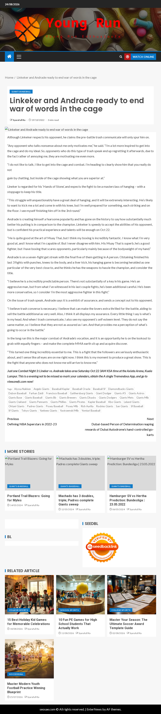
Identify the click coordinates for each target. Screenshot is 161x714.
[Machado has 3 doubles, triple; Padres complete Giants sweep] (80, 473)
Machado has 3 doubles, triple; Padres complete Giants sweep (76, 500)
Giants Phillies (58, 401)
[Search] (120, 57)
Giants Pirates (77, 401)
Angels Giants (41, 389)
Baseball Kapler (61, 389)
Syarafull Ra (19, 120)
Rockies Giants (104, 406)
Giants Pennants (38, 401)
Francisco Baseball (56, 393)
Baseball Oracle (81, 389)
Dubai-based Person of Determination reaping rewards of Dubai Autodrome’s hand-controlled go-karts (119, 427)
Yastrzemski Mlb (69, 410)
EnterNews (94, 709)
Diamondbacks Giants (121, 389)
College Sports (18, 610)
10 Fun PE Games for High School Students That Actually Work (78, 624)
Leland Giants (131, 401)
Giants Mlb (142, 397)
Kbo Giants (114, 401)
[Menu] (19, 57)
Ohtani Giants (16, 406)
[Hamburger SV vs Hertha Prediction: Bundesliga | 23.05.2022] (131, 473)
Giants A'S (120, 393)
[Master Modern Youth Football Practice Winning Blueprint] (29, 658)
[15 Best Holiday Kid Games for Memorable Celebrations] (29, 594)
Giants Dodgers (108, 397)
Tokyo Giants (29, 410)
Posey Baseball (54, 406)
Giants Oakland (17, 401)
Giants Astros (136, 393)
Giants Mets (127, 397)
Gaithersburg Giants (81, 393)
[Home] (9, 56)
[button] (19, 57)
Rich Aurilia (87, 406)
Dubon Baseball (17, 393)
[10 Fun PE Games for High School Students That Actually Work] (80, 594)
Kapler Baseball (97, 401)
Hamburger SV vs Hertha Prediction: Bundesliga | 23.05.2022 (128, 500)
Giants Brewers (68, 397)
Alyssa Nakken (22, 389)
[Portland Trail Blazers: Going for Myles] (29, 473)
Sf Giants (13, 410)
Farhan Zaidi (36, 393)
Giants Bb (50, 397)
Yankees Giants (48, 410)
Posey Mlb (72, 406)
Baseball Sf (99, 389)
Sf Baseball (137, 406)
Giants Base (15, 397)
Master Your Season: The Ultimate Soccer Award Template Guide (128, 624)
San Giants (122, 406)
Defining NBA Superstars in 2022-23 (32, 421)
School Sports (69, 610)
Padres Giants (35, 406)
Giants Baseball (21, 91)
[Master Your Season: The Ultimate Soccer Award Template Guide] (131, 594)
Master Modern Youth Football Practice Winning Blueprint (26, 688)
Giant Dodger (104, 393)
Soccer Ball (16, 674)
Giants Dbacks (87, 397)
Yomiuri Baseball (90, 410)
